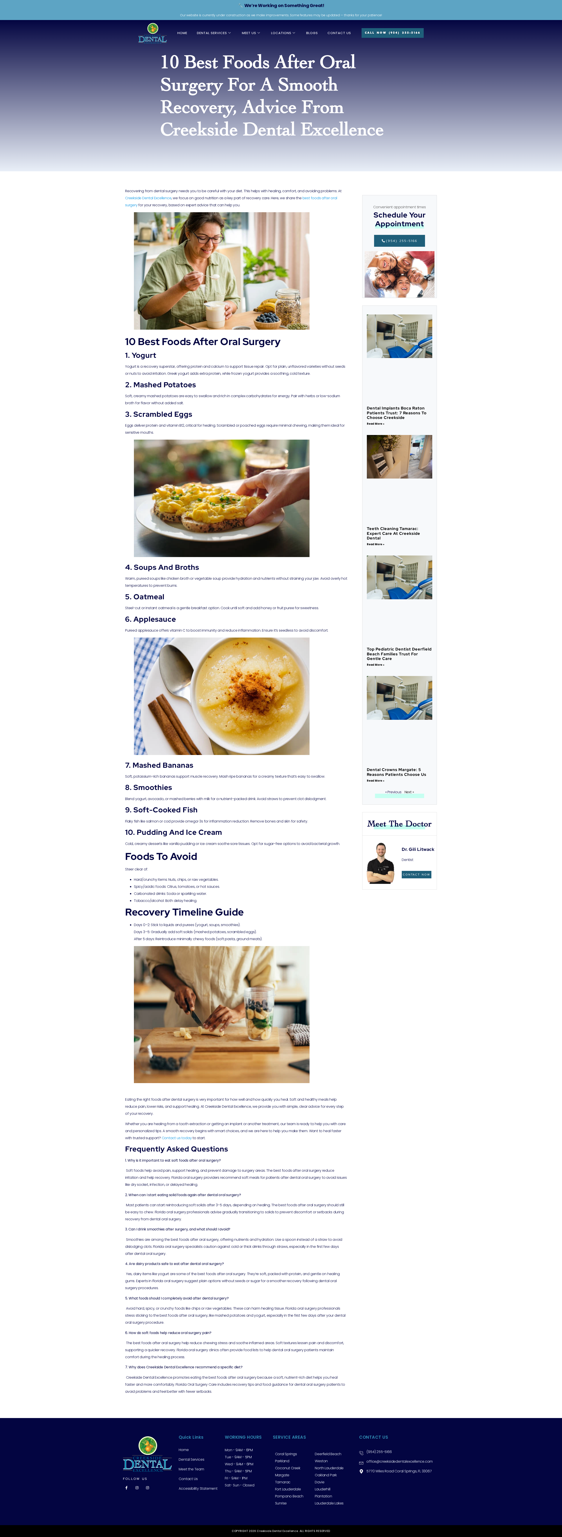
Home (182, 33)
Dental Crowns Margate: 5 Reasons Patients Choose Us (396, 772)
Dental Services (212, 33)
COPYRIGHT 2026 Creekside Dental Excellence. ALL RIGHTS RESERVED (281, 1531)
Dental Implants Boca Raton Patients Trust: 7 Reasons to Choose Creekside (397, 413)
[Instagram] (136, 1487)
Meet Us (249, 33)
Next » (409, 792)
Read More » (375, 424)
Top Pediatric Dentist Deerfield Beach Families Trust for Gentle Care (399, 654)
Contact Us (339, 33)
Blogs (312, 33)
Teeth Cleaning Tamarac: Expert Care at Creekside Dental (393, 533)
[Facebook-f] (126, 1487)
